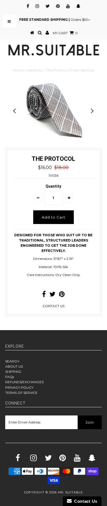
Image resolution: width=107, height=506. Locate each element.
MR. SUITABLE (70, 492)
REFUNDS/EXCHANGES (24, 382)
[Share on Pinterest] (62, 295)
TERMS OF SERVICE (21, 393)
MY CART (65, 33)
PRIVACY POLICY (19, 387)
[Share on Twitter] (52, 295)
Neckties (34, 70)
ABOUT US (14, 366)
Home (18, 70)
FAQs (9, 377)
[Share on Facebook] (44, 295)
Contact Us (84, 501)
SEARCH (12, 361)
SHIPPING (13, 372)
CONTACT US (53, 306)
